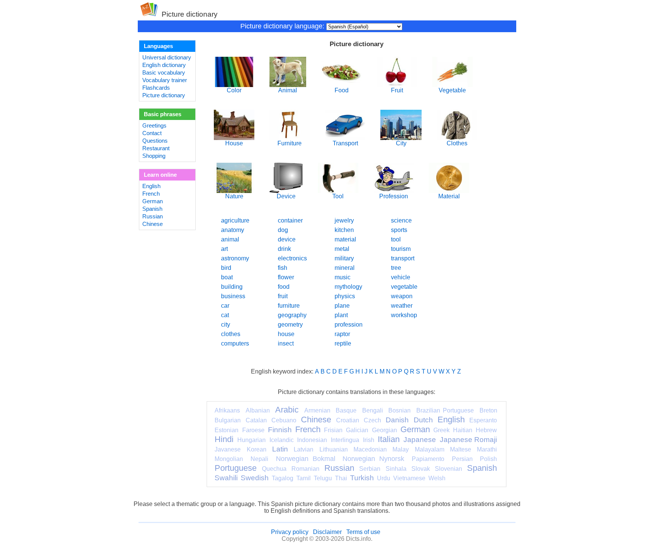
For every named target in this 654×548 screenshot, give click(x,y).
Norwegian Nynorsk (373, 458)
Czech (372, 420)
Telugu (323, 478)
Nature (234, 196)
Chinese (152, 224)
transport (402, 258)
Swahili (226, 478)
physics (345, 296)
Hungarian (251, 440)
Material (449, 196)
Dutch (423, 420)
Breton (488, 410)
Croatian (347, 420)
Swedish (255, 478)
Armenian (317, 410)
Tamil (303, 478)
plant (341, 315)
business (233, 296)
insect (286, 343)
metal (342, 249)
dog (283, 230)
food (284, 286)
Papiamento (428, 459)
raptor (342, 334)
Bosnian (399, 410)
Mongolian (229, 459)
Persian (462, 459)
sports (399, 230)
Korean (256, 449)
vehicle (400, 277)
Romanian (305, 468)
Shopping (153, 156)
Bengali (372, 410)
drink (284, 249)
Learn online (160, 175)
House (234, 143)
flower (286, 277)
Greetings (154, 126)
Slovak (420, 468)
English (151, 186)
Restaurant (156, 148)
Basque (346, 410)
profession (349, 324)
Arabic (287, 409)
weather (402, 305)
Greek (441, 430)
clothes (230, 334)
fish (282, 268)
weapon (402, 296)
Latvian (303, 449)
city (225, 324)
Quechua (274, 468)
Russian (152, 216)
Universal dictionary (166, 57)
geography (292, 315)
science (401, 220)
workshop (404, 315)
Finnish (280, 430)
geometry (290, 324)
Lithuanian (333, 449)
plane (342, 305)
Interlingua (345, 440)
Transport (345, 143)
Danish (397, 420)
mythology (348, 286)
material (345, 239)
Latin (280, 449)
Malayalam (429, 449)
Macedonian (370, 449)
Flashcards (156, 88)
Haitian (462, 430)
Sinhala (396, 468)
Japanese (419, 440)
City (401, 143)
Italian (389, 439)
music (342, 277)
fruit (283, 296)
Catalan (256, 420)
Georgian (384, 430)
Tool (338, 196)
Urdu (383, 478)
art (224, 249)
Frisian (333, 430)
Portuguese (236, 468)
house (286, 334)
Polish (488, 459)
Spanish (152, 209)
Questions (155, 141)
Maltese (460, 449)
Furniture (289, 143)
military (344, 258)
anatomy (232, 230)
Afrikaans (227, 410)
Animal (287, 90)
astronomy (235, 258)
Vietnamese (409, 478)
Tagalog (282, 478)
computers (235, 343)
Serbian (369, 468)
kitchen (344, 230)
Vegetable (452, 90)
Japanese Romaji (468, 440)
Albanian (258, 410)
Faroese (253, 430)
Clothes (457, 143)
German (152, 201)
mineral (345, 268)
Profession (393, 196)
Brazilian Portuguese (445, 410)
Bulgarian (228, 420)
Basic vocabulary (163, 73)
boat (227, 277)
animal (230, 239)
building (232, 286)
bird (226, 268)
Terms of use (363, 532)
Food (342, 90)
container (290, 220)
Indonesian (312, 440)
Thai (341, 478)
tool (396, 239)
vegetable (404, 286)
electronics (292, 258)
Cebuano (283, 420)
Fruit (397, 90)
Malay (400, 449)
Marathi (487, 449)
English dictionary (164, 65)
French (151, 194)
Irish (368, 440)
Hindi (224, 439)
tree (396, 268)
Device (286, 196)
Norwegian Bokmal (305, 458)
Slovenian (448, 468)
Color (234, 90)
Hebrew (486, 430)
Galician (357, 430)
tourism (401, 249)
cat (225, 315)
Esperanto (483, 420)
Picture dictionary (163, 95)
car (225, 305)
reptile (343, 343)
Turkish (362, 478)
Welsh (436, 478)
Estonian (226, 430)
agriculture (235, 220)
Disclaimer (327, 532)
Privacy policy (289, 532)
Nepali (259, 459)
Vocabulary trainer (164, 80)
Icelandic (281, 440)
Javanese (228, 449)
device (287, 239)
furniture (289, 305)
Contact (152, 133)
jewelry (344, 220)
